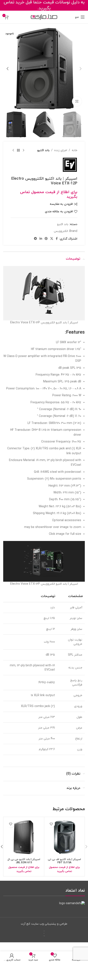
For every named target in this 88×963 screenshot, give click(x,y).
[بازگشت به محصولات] (18, 150)
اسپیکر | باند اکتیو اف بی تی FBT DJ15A (64, 861)
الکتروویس (61, 231)
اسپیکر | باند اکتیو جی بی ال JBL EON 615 (23, 861)
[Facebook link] (56, 239)
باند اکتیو (43, 150)
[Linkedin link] (40, 239)
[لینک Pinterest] (46, 239)
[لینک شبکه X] (51, 239)
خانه (74, 150)
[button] (80, 68)
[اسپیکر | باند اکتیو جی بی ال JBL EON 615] (24, 837)
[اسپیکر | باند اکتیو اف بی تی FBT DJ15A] (64, 837)
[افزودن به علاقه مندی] (51, 824)
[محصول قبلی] (23, 150)
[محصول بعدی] (13, 150)
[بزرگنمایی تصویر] (77, 101)
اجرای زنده (60, 150)
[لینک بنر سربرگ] (44, 5)
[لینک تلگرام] (35, 239)
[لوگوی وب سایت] (44, 17)
